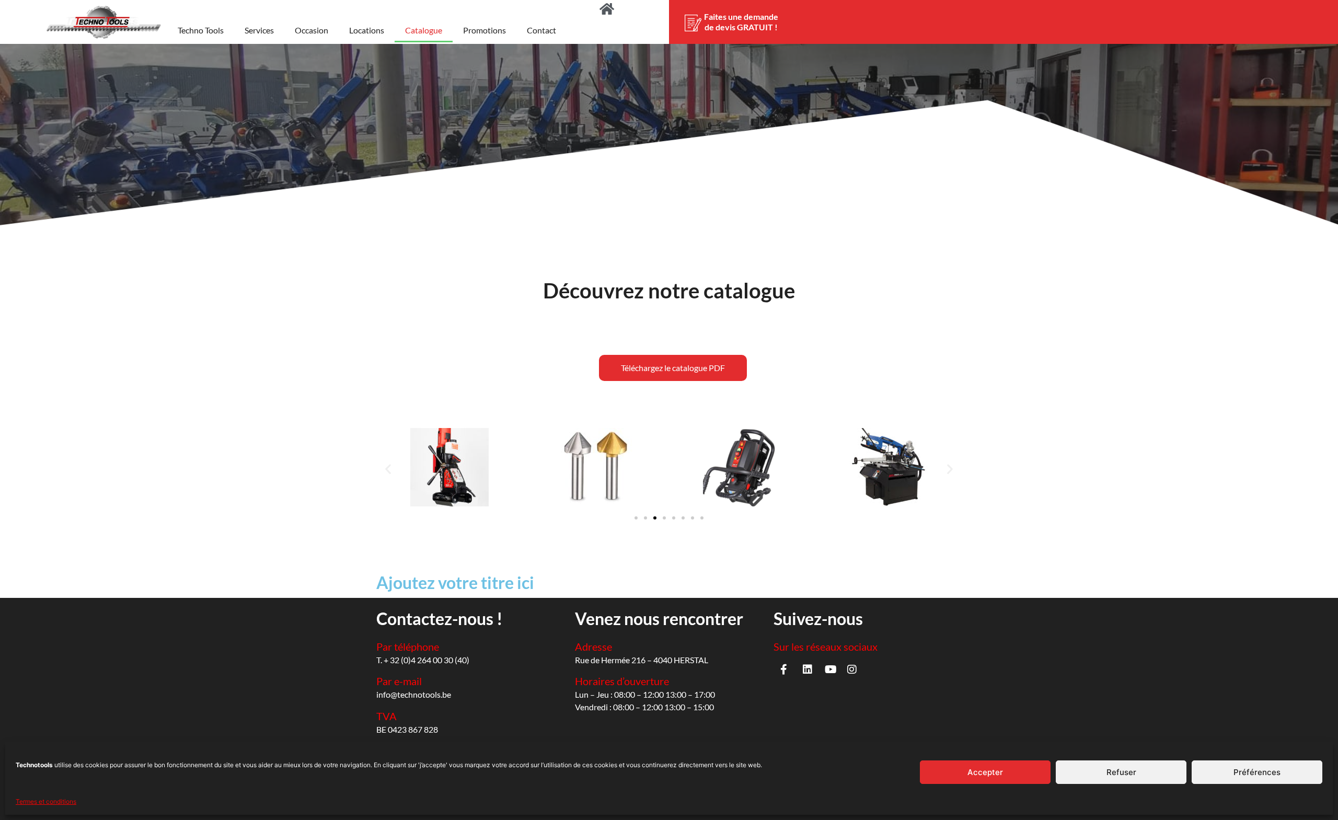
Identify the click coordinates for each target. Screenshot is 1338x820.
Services (259, 30)
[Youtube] (831, 669)
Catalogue (423, 30)
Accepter (985, 772)
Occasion (311, 30)
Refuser (1121, 772)
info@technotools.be (413, 694)
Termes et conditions (46, 801)
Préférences (1257, 772)
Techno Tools (201, 30)
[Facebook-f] (784, 669)
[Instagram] (851, 669)
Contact (541, 30)
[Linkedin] (807, 669)
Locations (366, 30)
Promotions (484, 30)
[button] (388, 469)
